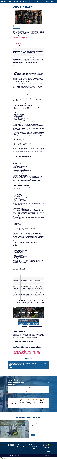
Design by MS (47, 455)
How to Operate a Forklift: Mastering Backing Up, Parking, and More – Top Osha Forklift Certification (27, 352)
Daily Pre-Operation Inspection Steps (19, 38)
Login (22, 449)
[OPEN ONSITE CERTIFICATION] (27, 1)
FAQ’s (22, 447)
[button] (44, 383)
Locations (18, 447)
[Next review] (48, 402)
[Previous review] (9, 402)
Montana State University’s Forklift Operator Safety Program (24, 219)
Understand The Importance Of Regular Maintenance (21, 37)
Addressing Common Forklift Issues (18, 42)
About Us (18, 446)
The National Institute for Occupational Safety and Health (23, 135)
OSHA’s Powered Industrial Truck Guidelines (22, 86)
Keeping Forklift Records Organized (18, 41)
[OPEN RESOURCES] (39, 1)
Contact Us (22, 446)
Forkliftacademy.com (24, 326)
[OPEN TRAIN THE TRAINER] (34, 1)
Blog (17, 449)
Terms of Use (48, 451)
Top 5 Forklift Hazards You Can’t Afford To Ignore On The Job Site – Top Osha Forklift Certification (26, 351)
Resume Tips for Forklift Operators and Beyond (20, 350)
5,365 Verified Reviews (13, 403)
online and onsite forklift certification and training (35, 326)
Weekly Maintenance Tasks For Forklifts (19, 39)
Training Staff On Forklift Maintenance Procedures (20, 43)
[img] (14, 402)
